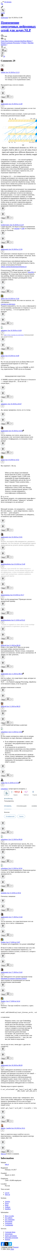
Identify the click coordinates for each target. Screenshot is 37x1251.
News (7, 1203)
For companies (9, 1219)
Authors (7, 1207)
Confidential (9, 1225)
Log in (7, 1193)
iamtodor (4, 893)
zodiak (3, 72)
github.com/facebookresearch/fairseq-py (14, 267)
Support (15, 1247)
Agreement (8, 1223)
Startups (7, 1239)
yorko (3, 783)
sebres (3, 298)
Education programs (11, 1237)
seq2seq (16, 228)
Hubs (6, 1205)
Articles (7, 1201)
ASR (22, 228)
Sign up (3, 1154)
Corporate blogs (10, 1232)
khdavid (3, 645)
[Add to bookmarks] (8, 96)
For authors (8, 1218)
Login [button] (3, 13)
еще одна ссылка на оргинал (14, 335)
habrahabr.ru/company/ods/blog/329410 (14, 978)
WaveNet (31, 272)
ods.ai (7, 1164)
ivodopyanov (5, 225)
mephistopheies (6, 564)
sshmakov (4, 330)
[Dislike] (3, 93)
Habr (12, 1249)
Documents (8, 1221)
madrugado (4, 17)
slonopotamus (5, 595)
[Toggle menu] (1, 2)
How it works (9, 1216)
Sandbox (8, 1209)
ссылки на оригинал (8, 304)
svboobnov (4, 732)
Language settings (7, 1247)
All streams (7, 2)
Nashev (3, 942)
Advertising (9, 1234)
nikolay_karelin (6, 1128)
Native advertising (11, 1236)
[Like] (3, 87)
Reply (3, 97)
